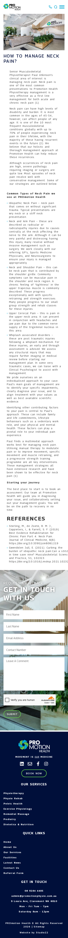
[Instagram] (46, 764)
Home (7, 841)
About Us (10, 847)
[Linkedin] (22, 764)
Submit (12, 714)
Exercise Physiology (17, 808)
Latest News (12, 862)
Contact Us (11, 867)
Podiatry (9, 819)
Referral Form (13, 873)
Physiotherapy (13, 793)
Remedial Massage (16, 814)
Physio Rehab (13, 798)
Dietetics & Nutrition (18, 824)
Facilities (10, 857)
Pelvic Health (13, 803)
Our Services (12, 852)
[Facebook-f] (38, 764)
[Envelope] (30, 764)
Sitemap (39, 926)
